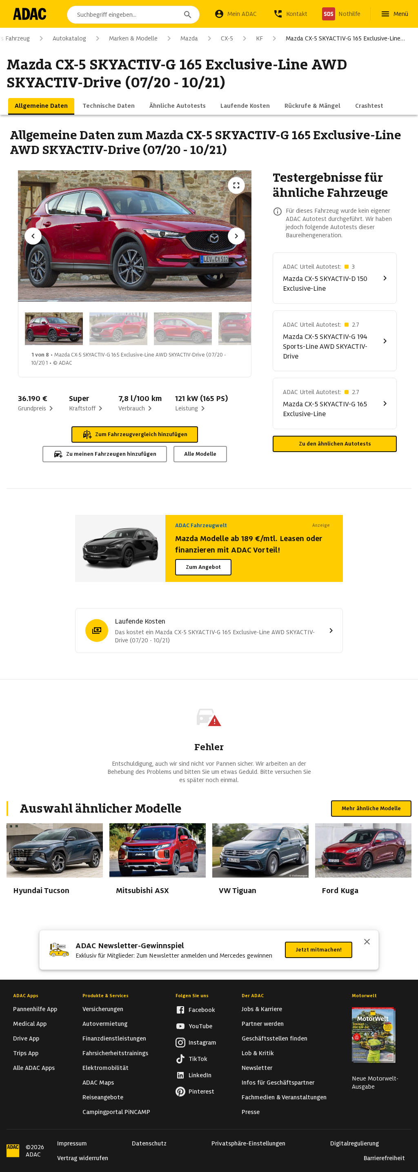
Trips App (25, 1053)
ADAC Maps (98, 1082)
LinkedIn (200, 1075)
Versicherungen (102, 1009)
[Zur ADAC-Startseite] (29, 13)
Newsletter (257, 1068)
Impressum (72, 1143)
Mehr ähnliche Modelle (371, 808)
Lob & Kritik (258, 1053)
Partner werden (263, 1023)
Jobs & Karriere (262, 1009)
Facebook (202, 1010)
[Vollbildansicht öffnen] (236, 185)
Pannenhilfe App (35, 1009)
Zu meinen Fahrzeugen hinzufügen (111, 453)
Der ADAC (253, 995)
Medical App (30, 1023)
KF (259, 38)
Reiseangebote (102, 1097)
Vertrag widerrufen (82, 1158)
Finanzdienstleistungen (114, 1038)
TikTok (198, 1059)
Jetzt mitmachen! (319, 949)
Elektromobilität (105, 1068)
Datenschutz (149, 1143)
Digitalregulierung (354, 1143)
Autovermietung (104, 1023)
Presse (251, 1112)
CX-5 (227, 38)
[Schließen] (367, 942)
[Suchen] (188, 14)
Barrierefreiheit (384, 1158)
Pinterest (201, 1091)
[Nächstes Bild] (236, 236)
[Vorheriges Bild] (33, 236)
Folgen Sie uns (192, 995)
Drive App (26, 1038)
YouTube (200, 1026)
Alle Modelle (200, 453)
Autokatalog (69, 38)
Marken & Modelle (133, 38)
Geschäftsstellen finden (274, 1038)
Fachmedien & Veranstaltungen (284, 1097)
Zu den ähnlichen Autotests (335, 443)
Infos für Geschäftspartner (278, 1082)
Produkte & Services (105, 995)
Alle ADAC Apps (34, 1068)
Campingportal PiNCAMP (116, 1112)
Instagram (202, 1042)
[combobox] (133, 15)
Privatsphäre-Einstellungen (248, 1143)
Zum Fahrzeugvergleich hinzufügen (141, 434)
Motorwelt (364, 995)
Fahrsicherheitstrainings (115, 1053)
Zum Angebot (203, 567)
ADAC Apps (25, 995)
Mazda (189, 38)
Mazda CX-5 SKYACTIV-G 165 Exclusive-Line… (345, 38)
